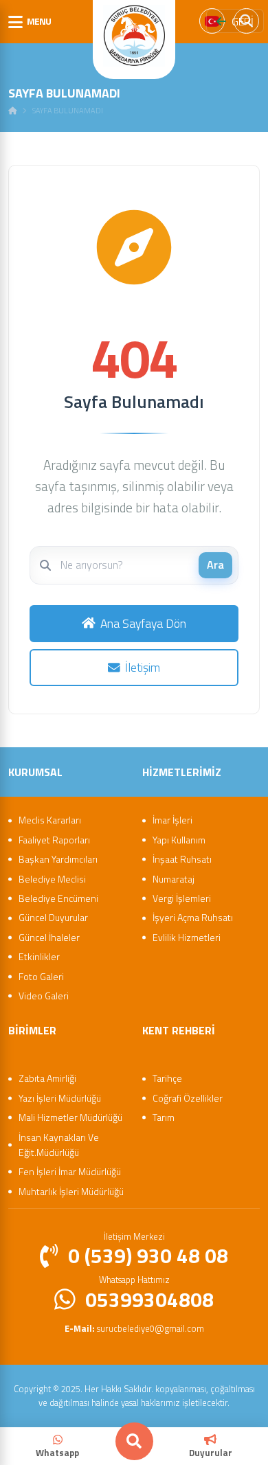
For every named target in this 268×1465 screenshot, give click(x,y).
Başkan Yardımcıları (58, 859)
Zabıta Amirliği (47, 1078)
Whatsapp (57, 1453)
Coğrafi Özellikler (188, 1098)
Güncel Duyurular (53, 917)
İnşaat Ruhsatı (182, 859)
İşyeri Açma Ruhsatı (193, 917)
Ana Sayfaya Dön (143, 623)
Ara (215, 564)
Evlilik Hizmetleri (187, 937)
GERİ (243, 21)
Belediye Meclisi (52, 879)
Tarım (164, 1117)
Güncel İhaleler (49, 937)
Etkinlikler (39, 956)
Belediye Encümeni (58, 898)
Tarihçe (167, 1078)
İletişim (142, 667)
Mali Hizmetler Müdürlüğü (70, 1117)
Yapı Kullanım (179, 839)
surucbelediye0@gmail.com (134, 1328)
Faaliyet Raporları (54, 839)
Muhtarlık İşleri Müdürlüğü (71, 1191)
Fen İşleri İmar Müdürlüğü (70, 1171)
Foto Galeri (41, 976)
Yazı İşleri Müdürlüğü (60, 1098)
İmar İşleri (172, 820)
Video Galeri (44, 995)
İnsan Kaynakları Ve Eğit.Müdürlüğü (59, 1144)
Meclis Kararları (50, 820)
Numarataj (173, 879)
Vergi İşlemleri (182, 898)
